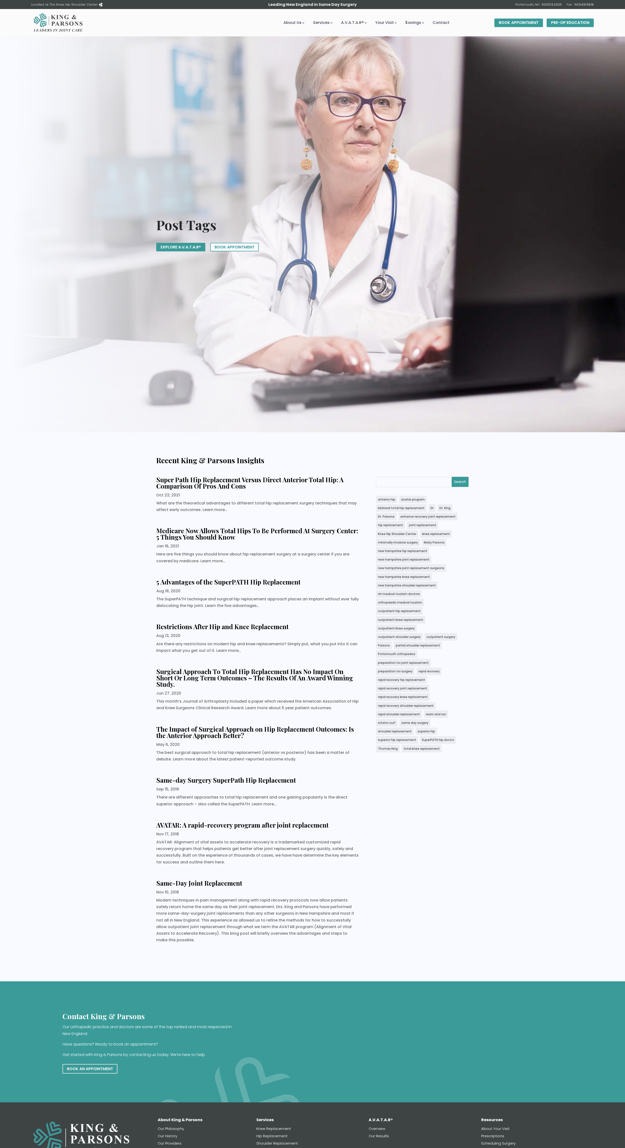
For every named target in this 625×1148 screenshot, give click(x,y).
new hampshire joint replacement (403, 559)
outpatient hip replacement (399, 611)
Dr (432, 508)
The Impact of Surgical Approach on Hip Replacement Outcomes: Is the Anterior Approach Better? (255, 732)
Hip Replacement (272, 1135)
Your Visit (384, 22)
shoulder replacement (395, 731)
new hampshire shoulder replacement (407, 585)
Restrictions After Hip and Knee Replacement (222, 626)
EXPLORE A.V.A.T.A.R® (181, 247)
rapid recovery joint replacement (402, 688)
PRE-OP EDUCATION (570, 22)
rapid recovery (429, 671)
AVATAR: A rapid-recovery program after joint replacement (242, 825)
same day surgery (414, 723)
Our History (167, 1135)
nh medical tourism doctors (399, 594)
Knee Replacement (273, 1128)
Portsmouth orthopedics (396, 654)
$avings (413, 22)
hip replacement (390, 525)
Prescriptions (492, 1135)
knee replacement (436, 534)
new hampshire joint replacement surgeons (411, 568)
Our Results (379, 1135)
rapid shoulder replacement (399, 714)
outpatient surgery (441, 637)
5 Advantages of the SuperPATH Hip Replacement (228, 582)
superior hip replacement (397, 740)
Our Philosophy (171, 1128)
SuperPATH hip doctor (438, 740)
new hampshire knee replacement (404, 577)
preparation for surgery (395, 671)
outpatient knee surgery (396, 628)
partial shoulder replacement (418, 645)
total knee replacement (422, 749)
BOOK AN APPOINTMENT (90, 1069)
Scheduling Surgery (498, 1143)
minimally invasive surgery (398, 542)
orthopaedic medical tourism (400, 602)
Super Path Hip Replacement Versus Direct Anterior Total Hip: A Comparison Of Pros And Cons (250, 482)
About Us (292, 22)
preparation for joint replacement (403, 663)
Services (321, 22)
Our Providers (169, 1143)
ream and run (436, 714)
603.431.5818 (584, 4)
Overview (377, 1128)
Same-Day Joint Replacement (199, 883)
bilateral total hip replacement (401, 508)
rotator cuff (387, 723)
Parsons (384, 645)
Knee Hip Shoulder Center (397, 534)
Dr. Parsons (386, 516)
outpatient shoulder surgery (399, 637)
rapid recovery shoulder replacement (406, 706)
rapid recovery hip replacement (401, 680)
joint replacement (422, 525)
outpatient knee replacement (400, 620)
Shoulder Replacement (277, 1143)
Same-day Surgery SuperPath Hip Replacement (226, 780)
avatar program (413, 499)
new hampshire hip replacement (402, 551)
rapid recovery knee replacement (403, 697)
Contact (441, 22)
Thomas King (388, 749)
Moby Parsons (434, 542)
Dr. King (444, 508)
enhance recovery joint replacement (428, 516)
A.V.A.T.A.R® (352, 22)
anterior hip (386, 499)
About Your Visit (495, 1128)
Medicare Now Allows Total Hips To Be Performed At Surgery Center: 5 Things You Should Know (257, 533)
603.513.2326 (552, 4)
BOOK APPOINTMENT (519, 22)
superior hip (426, 731)
